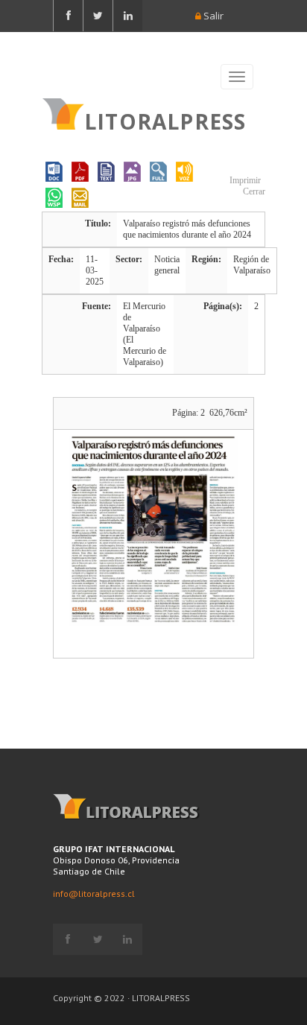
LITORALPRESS (165, 120)
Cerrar (253, 191)
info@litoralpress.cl (94, 893)
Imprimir (244, 180)
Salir (212, 15)
